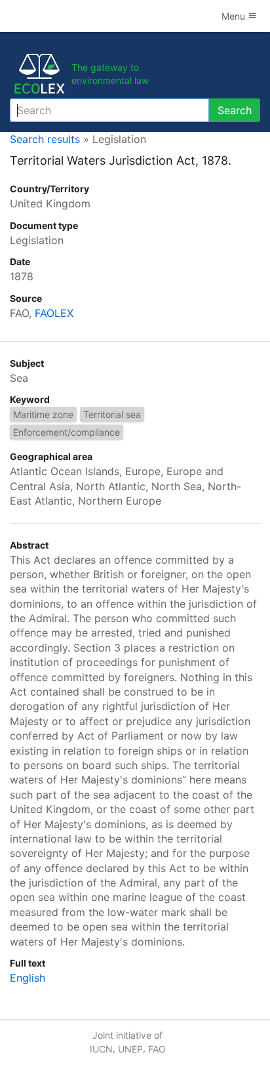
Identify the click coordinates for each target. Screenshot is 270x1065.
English (27, 977)
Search (235, 110)
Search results (45, 139)
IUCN (101, 1049)
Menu (235, 16)
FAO (157, 1049)
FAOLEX (54, 313)
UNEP (130, 1049)
